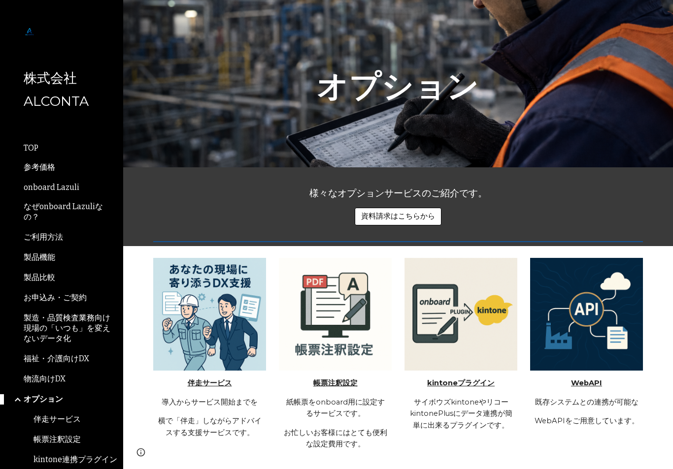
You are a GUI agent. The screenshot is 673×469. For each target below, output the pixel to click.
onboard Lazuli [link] (51, 187)
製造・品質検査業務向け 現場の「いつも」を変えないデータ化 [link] (67, 328)
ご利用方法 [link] (43, 237)
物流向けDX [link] (45, 378)
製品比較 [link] (39, 277)
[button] (141, 452)
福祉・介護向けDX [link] (56, 358)
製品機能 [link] (39, 257)
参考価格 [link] (39, 167)
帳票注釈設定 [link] (57, 439)
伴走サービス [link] (57, 419)
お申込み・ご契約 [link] (55, 297)
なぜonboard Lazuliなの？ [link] (63, 211)
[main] (398, 83)
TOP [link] (31, 148)
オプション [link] (43, 399)
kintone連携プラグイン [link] (75, 459)
